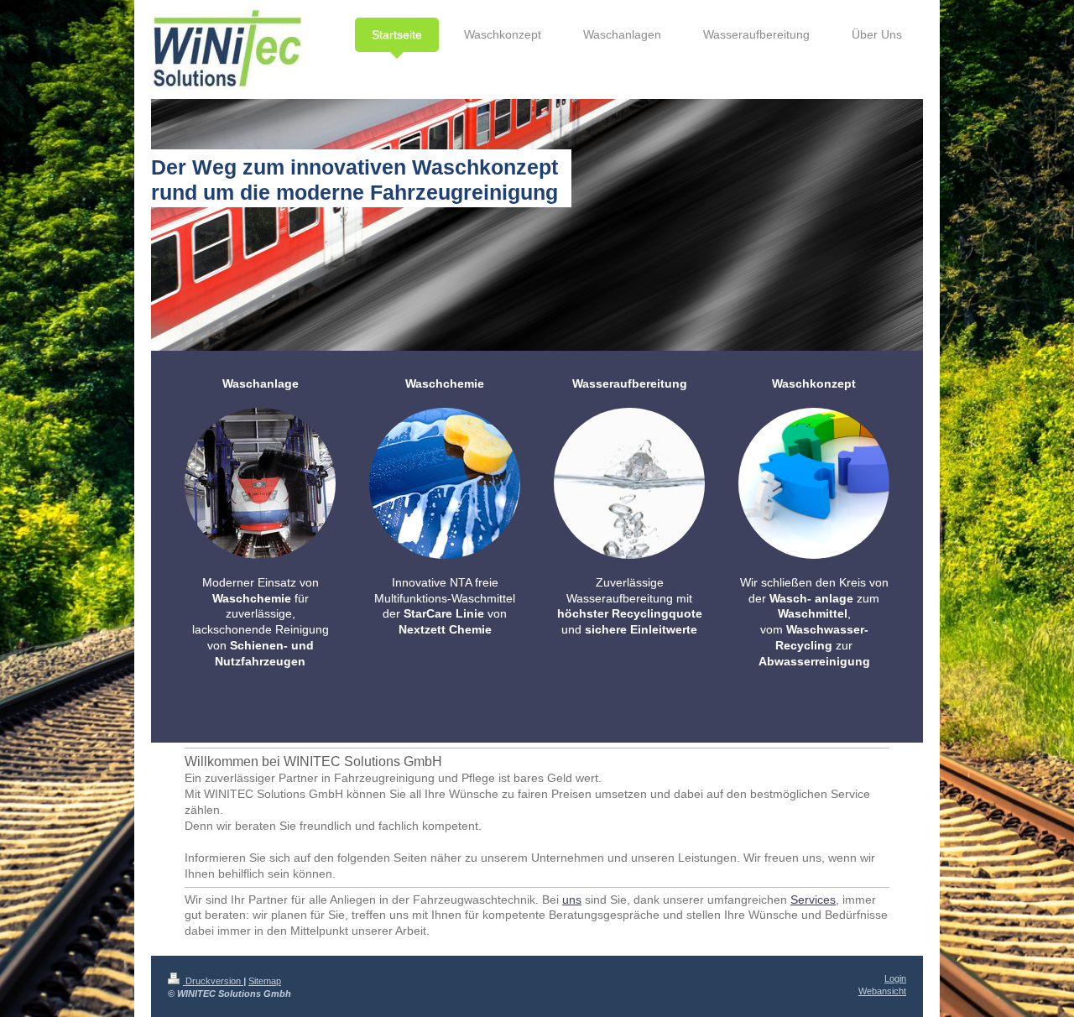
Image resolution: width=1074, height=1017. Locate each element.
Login (895, 978)
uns (571, 899)
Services (813, 899)
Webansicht (882, 991)
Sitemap (264, 981)
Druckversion (213, 981)
